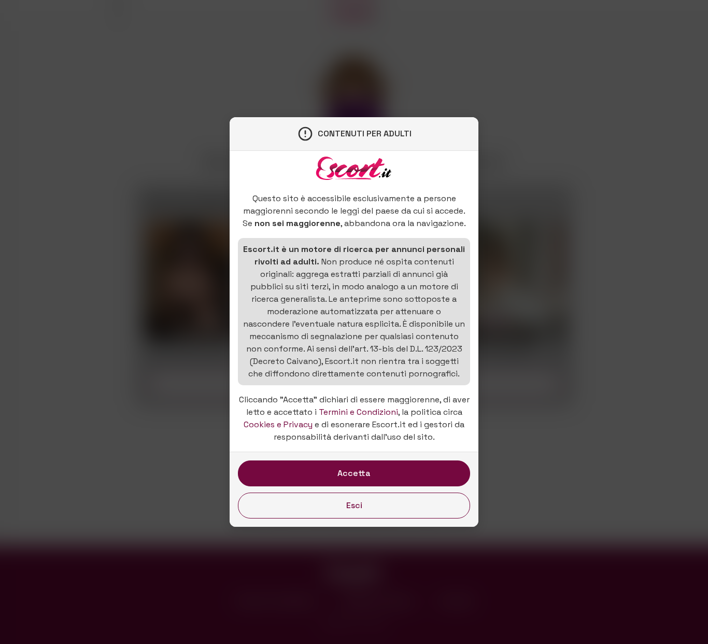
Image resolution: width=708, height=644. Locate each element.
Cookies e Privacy (278, 424)
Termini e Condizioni (358, 412)
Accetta (354, 473)
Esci (354, 505)
